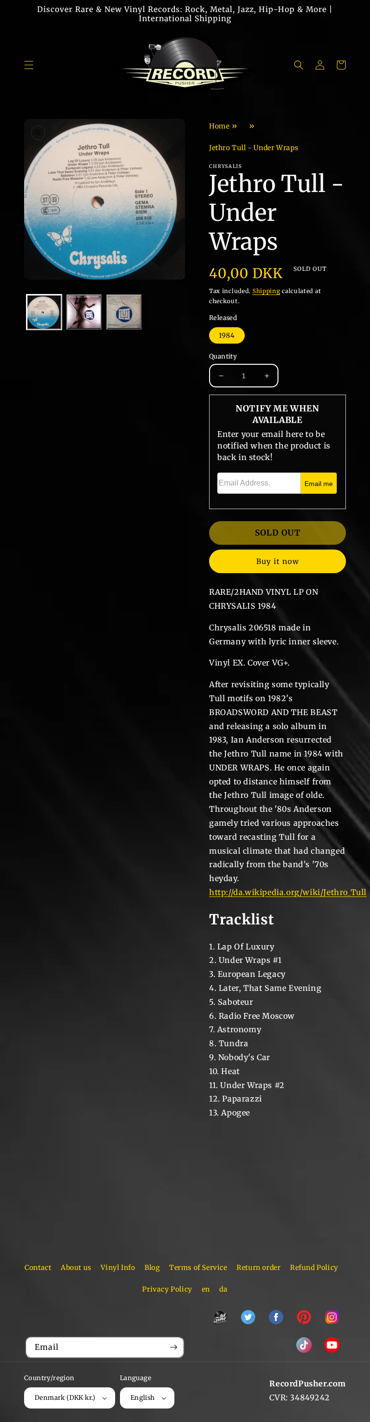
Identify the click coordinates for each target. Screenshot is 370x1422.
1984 (227, 335)
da (223, 1289)
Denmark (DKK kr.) (65, 1398)
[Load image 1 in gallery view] (44, 312)
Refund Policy (314, 1267)
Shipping (266, 291)
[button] (29, 65)
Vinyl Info (118, 1267)
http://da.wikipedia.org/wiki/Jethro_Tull (288, 892)
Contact (38, 1267)
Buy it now (277, 561)
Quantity (223, 356)
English (143, 1398)
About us (76, 1267)
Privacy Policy (167, 1289)
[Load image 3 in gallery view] (124, 312)
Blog (152, 1267)
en (206, 1289)
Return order (258, 1267)
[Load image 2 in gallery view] (84, 312)
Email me (318, 483)
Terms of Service (198, 1267)
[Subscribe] (173, 1347)
